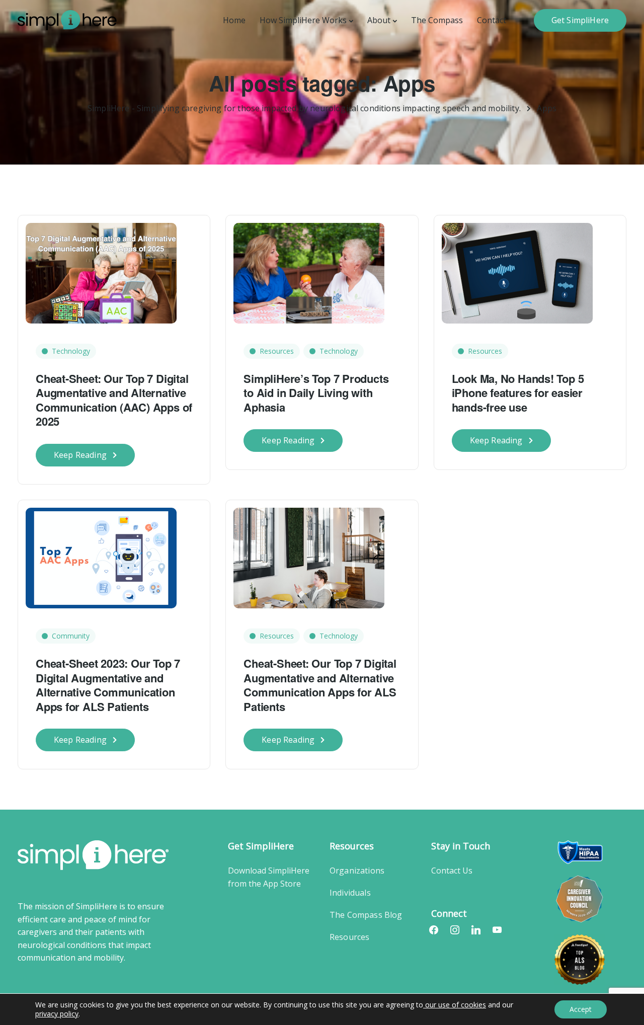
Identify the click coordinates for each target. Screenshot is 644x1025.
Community (71, 636)
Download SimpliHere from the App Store (268, 877)
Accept (581, 1009)
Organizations (357, 870)
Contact (491, 20)
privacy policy (56, 1013)
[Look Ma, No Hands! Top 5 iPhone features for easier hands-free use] (517, 268)
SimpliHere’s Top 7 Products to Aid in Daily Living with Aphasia (316, 392)
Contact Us (451, 870)
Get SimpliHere (580, 20)
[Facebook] (433, 929)
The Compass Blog (366, 914)
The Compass (437, 20)
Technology (71, 351)
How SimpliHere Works (303, 20)
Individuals (350, 892)
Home (234, 20)
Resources (277, 351)
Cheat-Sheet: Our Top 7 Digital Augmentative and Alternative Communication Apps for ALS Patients (320, 685)
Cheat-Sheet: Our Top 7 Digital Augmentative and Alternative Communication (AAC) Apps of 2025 (114, 400)
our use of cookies (454, 1004)
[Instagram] (454, 929)
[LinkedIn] (476, 929)
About (378, 20)
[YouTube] (497, 929)
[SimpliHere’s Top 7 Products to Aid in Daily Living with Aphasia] (309, 268)
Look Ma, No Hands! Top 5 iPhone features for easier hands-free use (518, 392)
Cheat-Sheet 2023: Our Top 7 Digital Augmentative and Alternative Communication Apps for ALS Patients (108, 685)
